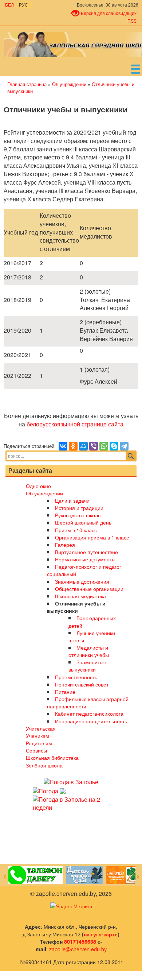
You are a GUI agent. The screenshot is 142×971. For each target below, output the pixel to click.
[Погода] (49, 790)
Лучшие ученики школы (91, 636)
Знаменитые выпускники (87, 665)
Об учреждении (69, 84)
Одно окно (38, 486)
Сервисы (36, 750)
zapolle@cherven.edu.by (78, 949)
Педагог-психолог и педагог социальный (84, 569)
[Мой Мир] (83, 446)
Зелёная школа (44, 765)
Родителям (39, 743)
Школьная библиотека (52, 757)
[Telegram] (124, 446)
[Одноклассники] (73, 446)
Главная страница (27, 84)
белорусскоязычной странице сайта (75, 424)
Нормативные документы (85, 559)
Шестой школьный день (83, 522)
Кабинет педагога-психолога (89, 713)
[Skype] (114, 446)
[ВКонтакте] (63, 446)
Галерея (65, 544)
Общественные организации (89, 588)
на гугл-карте (101, 934)
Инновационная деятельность (91, 721)
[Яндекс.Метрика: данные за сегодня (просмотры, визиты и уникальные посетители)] (71, 906)
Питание (65, 691)
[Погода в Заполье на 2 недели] (71, 803)
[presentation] (5, 876)
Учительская (41, 728)
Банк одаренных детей (91, 621)
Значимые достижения (82, 581)
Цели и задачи (72, 500)
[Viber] (93, 446)
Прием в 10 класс (76, 530)
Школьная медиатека (80, 596)
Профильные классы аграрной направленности (87, 702)
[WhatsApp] (103, 446)
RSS (132, 21)
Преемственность (76, 677)
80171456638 (80, 941)
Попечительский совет (82, 684)
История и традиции (79, 507)
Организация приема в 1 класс (92, 537)
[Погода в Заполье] (71, 781)
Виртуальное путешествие (86, 552)
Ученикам (37, 735)
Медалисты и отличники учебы (88, 650)
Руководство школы (78, 515)
